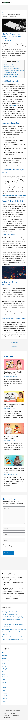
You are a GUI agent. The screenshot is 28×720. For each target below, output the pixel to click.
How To (4, 666)
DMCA (13, 713)
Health (3, 663)
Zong (5, 376)
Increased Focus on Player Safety (11, 68)
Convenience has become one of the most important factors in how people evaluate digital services (13, 624)
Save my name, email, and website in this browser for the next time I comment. (13, 547)
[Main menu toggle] (24, 2)
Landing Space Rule (10, 72)
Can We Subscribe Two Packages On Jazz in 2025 (14, 405)
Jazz (5, 408)
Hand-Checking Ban (8, 66)
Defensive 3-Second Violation (10, 74)
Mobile (3, 671)
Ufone (5, 474)
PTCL (4, 690)
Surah (3, 679)
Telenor (5, 695)
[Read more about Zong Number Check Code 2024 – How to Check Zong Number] (14, 364)
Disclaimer (7, 717)
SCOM (5, 693)
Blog (3, 652)
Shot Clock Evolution (8, 64)
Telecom (4, 682)
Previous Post (14, 342)
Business (4, 655)
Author (6, 713)
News (3, 674)
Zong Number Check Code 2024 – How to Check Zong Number (14, 373)
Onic (4, 687)
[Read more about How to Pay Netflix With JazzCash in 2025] (14, 428)
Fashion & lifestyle (7, 660)
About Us (6, 715)
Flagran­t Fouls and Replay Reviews (14, 70)
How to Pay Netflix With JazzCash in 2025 (11, 437)
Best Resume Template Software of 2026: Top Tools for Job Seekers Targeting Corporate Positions (14, 632)
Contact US (15, 715)
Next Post (14, 347)
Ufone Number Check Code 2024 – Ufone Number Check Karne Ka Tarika (14, 470)
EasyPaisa (6, 669)
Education (4, 658)
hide (18, 61)
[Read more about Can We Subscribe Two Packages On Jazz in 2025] (14, 396)
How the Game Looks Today (10, 76)
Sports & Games (6, 677)
